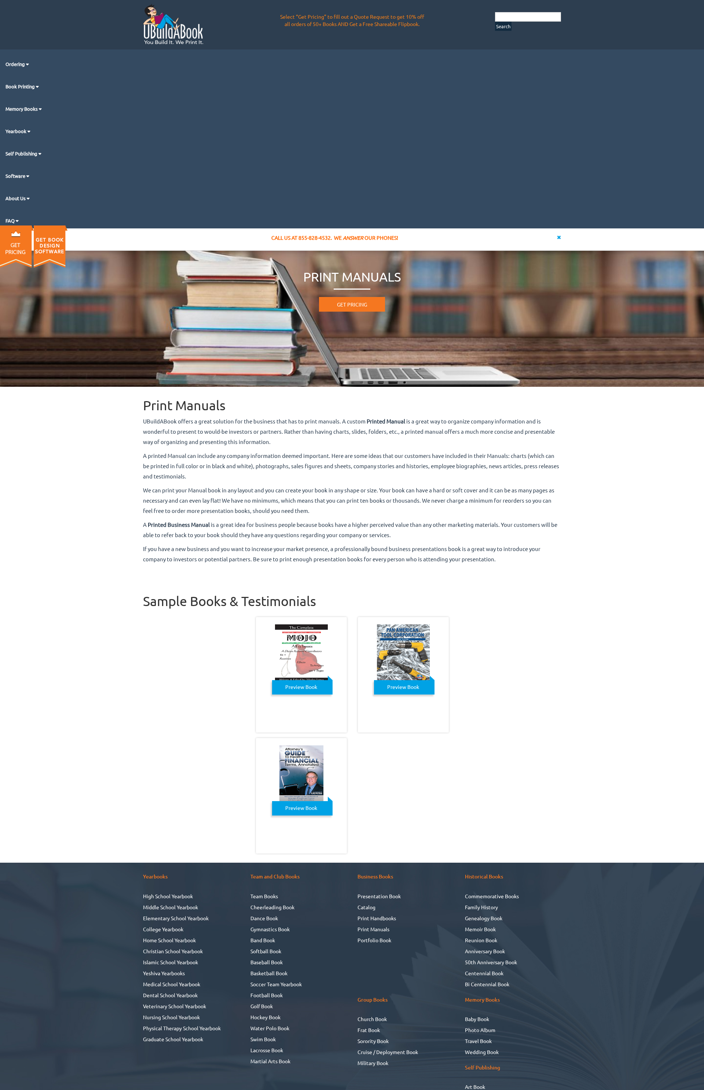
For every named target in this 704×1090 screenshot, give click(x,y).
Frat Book (369, 1030)
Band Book (262, 940)
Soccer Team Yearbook (276, 984)
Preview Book (301, 686)
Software (16, 176)
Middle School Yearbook (170, 907)
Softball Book (265, 951)
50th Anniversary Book (491, 962)
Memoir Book (480, 929)
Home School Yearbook (169, 940)
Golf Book (261, 1006)
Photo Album (480, 1030)
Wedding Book (482, 1052)
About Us (16, 198)
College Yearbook (163, 929)
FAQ (11, 220)
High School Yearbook (168, 896)
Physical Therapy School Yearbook (182, 1028)
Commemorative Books (492, 896)
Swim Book (263, 1039)
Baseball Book (266, 962)
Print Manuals (373, 929)
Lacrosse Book (266, 1050)
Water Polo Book (269, 1028)
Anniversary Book (485, 951)
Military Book (373, 1063)
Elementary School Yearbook (176, 918)
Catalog (366, 907)
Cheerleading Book (272, 907)
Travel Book (478, 1041)
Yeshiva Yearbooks (164, 973)
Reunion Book (481, 940)
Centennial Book (484, 973)
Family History (481, 907)
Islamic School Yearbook (170, 962)
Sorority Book (373, 1041)
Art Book (475, 1086)
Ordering (16, 64)
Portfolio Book (374, 940)
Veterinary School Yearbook (174, 1006)
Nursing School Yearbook (171, 1017)
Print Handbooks (377, 918)
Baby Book (477, 1019)
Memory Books (22, 109)
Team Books (264, 896)
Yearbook (16, 131)
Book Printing (21, 86)
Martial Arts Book (270, 1061)
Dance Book (264, 918)
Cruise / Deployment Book (388, 1052)
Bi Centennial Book (487, 984)
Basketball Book (268, 973)
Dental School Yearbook (170, 995)
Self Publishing (22, 153)
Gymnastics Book (270, 929)
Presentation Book (379, 896)
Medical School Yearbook (171, 984)
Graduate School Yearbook (173, 1039)
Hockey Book (265, 1017)
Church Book (372, 1019)
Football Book (266, 995)
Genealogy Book (483, 918)
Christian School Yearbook (173, 951)
